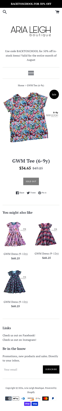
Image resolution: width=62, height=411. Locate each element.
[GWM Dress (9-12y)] (15, 234)
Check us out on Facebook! (19, 335)
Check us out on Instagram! (19, 340)
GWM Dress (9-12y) (16, 254)
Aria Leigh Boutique (34, 388)
